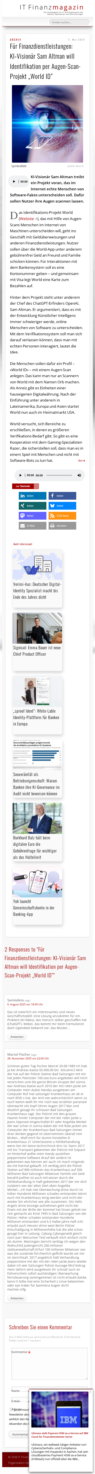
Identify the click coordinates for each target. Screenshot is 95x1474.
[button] (32, 496)
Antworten (17, 1037)
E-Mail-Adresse (21, 1404)
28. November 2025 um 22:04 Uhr (28, 1058)
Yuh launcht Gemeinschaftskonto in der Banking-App (34, 907)
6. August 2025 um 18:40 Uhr (25, 1004)
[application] (18, 181)
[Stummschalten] (79, 475)
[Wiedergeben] (13, 181)
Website (27, 218)
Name (21, 1391)
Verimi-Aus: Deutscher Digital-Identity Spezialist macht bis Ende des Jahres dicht (37, 590)
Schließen (90, 1391)
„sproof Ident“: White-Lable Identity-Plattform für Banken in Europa (36, 717)
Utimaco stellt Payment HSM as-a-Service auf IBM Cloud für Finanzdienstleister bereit (59, 1434)
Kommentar (21, 1352)
